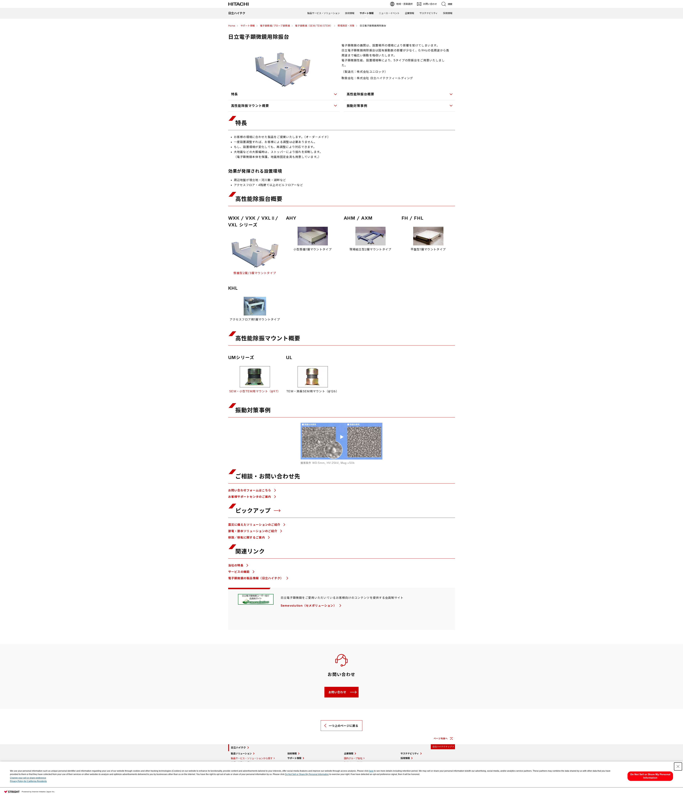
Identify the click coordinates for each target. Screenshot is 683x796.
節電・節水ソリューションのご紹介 (253, 531)
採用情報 (447, 13)
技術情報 (349, 13)
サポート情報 (367, 13)
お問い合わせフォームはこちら (250, 490)
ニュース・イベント (389, 13)
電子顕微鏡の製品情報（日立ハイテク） (256, 578)
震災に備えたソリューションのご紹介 (254, 524)
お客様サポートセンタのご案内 (250, 496)
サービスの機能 (239, 572)
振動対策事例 (357, 106)
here (371, 771)
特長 (234, 94)
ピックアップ (254, 510)
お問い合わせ (337, 692)
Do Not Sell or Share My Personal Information (307, 774)
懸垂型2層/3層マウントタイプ (255, 273)
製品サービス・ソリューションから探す (251, 758)
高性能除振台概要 (360, 94)
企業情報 (409, 13)
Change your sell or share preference (28, 778)
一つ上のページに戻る (343, 726)
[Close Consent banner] (678, 766)
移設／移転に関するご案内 (247, 537)
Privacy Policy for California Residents (28, 781)
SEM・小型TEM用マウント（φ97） (254, 391)
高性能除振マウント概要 (250, 106)
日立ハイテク (238, 747)
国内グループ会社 (353, 758)
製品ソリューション (241, 753)
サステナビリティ (428, 13)
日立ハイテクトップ (442, 746)
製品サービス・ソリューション (323, 13)
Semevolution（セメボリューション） (309, 605)
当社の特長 (236, 565)
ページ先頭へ (441, 738)
